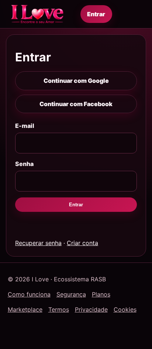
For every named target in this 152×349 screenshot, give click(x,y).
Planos (101, 294)
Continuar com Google (76, 80)
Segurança (71, 294)
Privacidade (91, 309)
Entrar (96, 14)
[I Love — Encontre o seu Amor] (37, 14)
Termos (58, 309)
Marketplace (25, 309)
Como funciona (29, 294)
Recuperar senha (38, 243)
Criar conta (82, 243)
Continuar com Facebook (76, 104)
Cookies (125, 309)
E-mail (24, 125)
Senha (24, 163)
